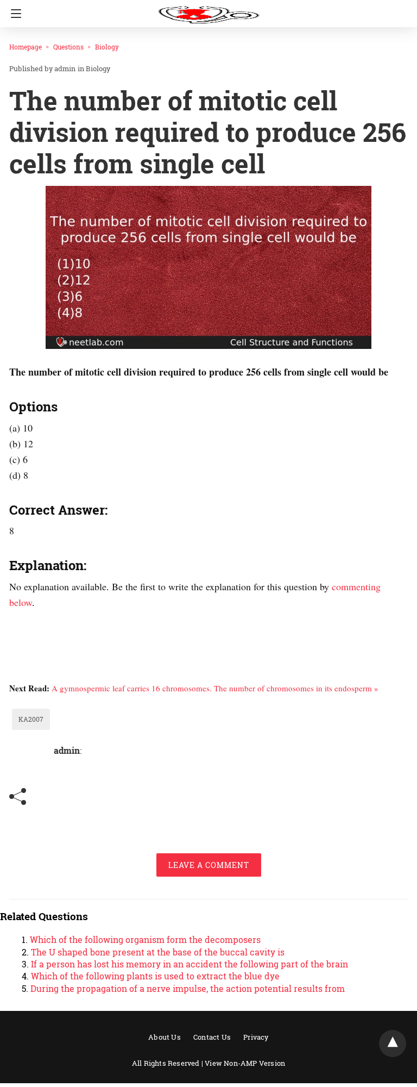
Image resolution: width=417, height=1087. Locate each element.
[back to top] (392, 1043)
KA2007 (30, 719)
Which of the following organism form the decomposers (145, 939)
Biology (107, 46)
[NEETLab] (208, 10)
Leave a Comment (208, 865)
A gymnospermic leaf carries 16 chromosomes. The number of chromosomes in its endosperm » (215, 688)
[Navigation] (13, 13)
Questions (68, 46)
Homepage (25, 46)
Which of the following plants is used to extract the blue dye (155, 976)
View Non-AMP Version (245, 1063)
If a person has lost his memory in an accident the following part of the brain (189, 964)
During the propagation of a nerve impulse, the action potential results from (187, 988)
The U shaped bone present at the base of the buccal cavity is (158, 952)
